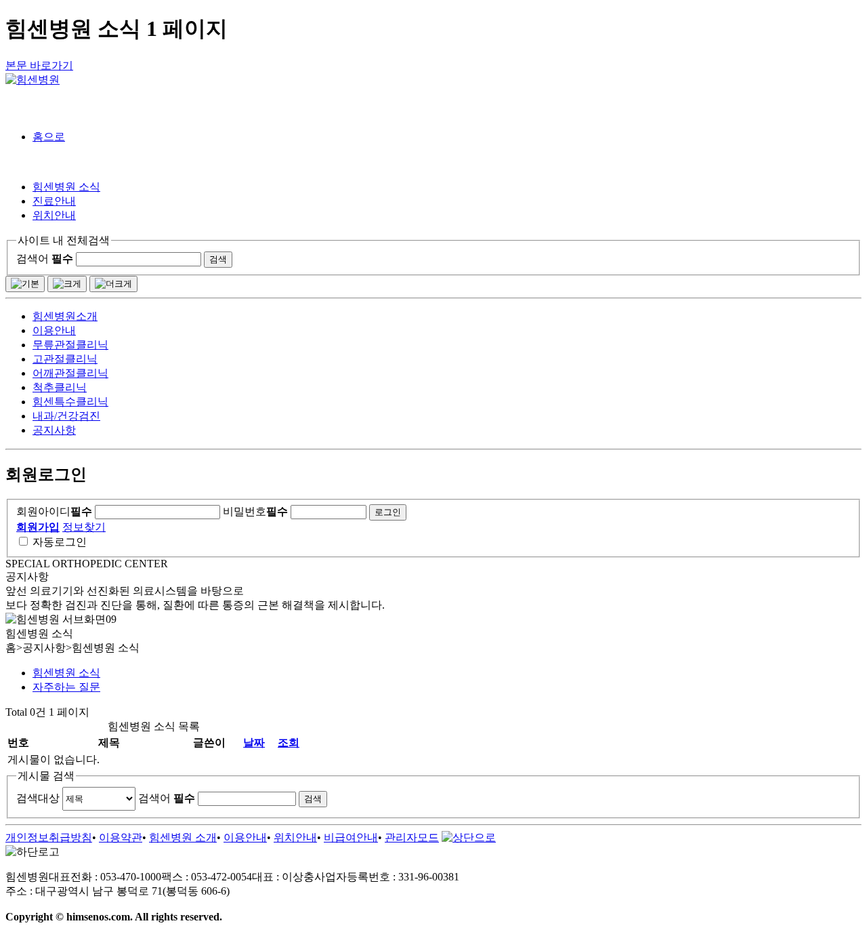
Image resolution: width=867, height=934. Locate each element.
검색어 (44, 258)
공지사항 (54, 430)
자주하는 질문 (66, 687)
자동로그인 (60, 542)
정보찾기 (84, 527)
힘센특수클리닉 (70, 401)
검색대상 (38, 798)
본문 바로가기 (39, 65)
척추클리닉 (60, 387)
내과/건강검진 (66, 416)
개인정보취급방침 (48, 837)
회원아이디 (54, 511)
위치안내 (54, 215)
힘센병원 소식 (66, 186)
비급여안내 (351, 837)
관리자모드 (412, 837)
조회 (288, 742)
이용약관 (120, 837)
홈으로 (49, 136)
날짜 (254, 742)
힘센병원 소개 (183, 837)
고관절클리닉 (65, 359)
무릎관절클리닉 (70, 344)
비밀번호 (255, 511)
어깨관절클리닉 (70, 373)
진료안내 (54, 201)
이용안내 (54, 330)
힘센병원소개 (65, 316)
